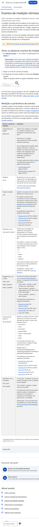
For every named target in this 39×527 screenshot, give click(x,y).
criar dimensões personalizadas (28, 404)
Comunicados (18, 7)
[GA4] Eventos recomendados (14, 505)
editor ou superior (17, 65)
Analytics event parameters (13, 512)
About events (8, 488)
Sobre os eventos (10, 493)
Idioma (7, 521)
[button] (3, 2)
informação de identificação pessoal (23, 44)
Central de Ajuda (7, 7)
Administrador (11, 53)
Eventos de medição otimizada (14, 501)
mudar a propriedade (26, 63)
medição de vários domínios (25, 204)
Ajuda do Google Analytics (15, 3)
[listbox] (10, 523)
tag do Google (16, 92)
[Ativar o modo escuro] (20, 523)
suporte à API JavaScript (28, 278)
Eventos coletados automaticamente (16, 497)
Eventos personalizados (12, 509)
